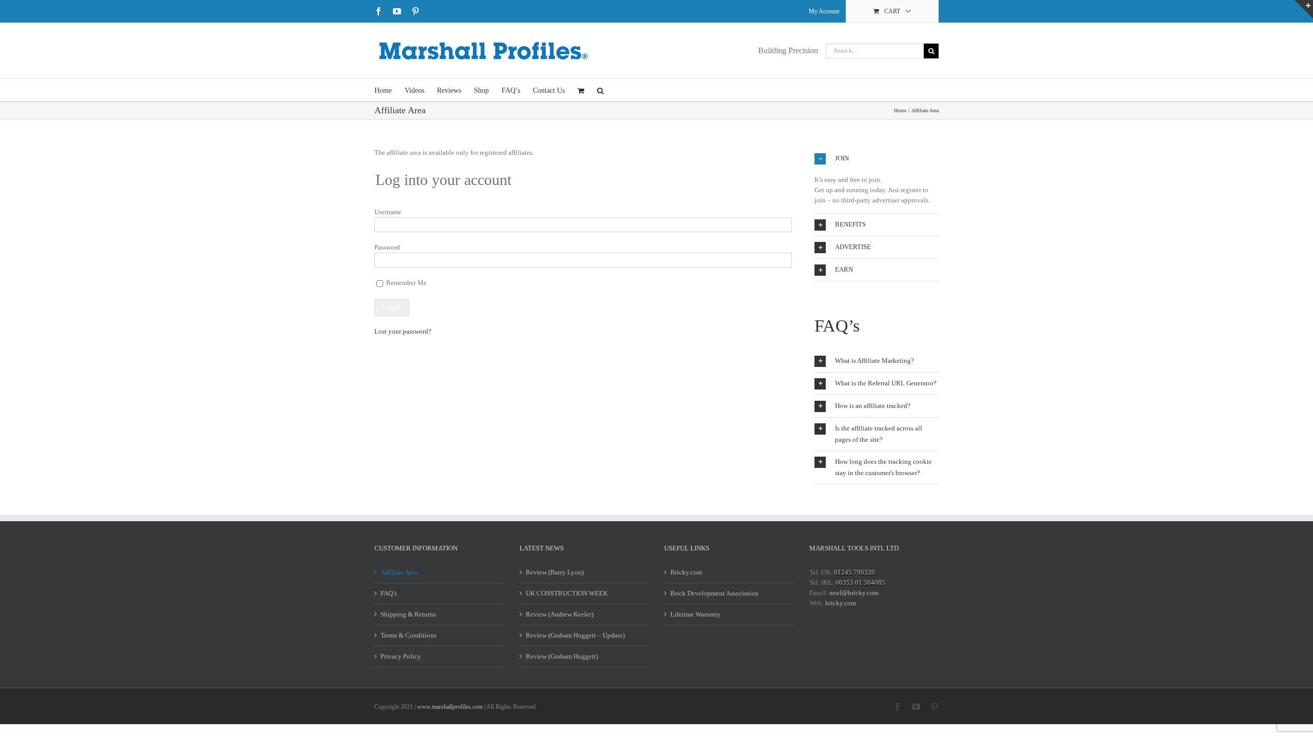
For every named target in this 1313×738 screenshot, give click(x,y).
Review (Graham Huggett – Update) (575, 635)
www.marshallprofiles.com (450, 706)
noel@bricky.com (854, 593)
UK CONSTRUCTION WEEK (567, 593)
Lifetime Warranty (695, 614)
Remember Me (406, 282)
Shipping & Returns (408, 614)
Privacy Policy (401, 656)
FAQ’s (389, 593)
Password (387, 247)
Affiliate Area (399, 572)
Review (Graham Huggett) (562, 656)
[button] (600, 90)
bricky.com (840, 603)
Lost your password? (402, 331)
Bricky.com (686, 572)
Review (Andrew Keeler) (559, 614)
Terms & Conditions (408, 635)
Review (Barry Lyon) (555, 572)
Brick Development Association (714, 593)
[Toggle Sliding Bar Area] (1304, 9)
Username (388, 212)
